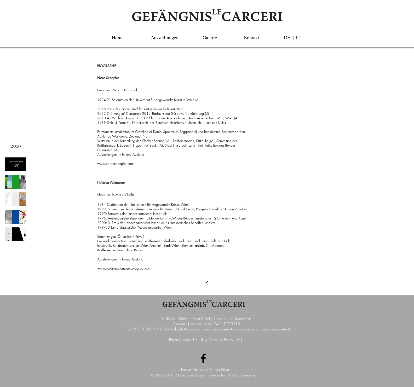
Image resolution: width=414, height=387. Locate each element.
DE (195, 339)
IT (202, 339)
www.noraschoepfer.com (115, 163)
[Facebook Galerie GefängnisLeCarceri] (203, 358)
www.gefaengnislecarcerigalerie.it (263, 329)
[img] (15, 147)
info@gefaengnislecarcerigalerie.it (205, 329)
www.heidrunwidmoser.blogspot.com (124, 268)
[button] (293, 37)
